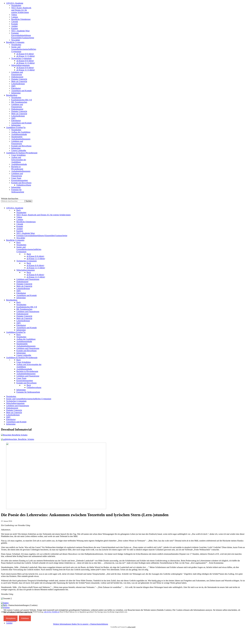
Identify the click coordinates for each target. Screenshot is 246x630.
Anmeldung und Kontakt (16, 422)
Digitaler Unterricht (14, 410)
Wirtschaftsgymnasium (15, 403)
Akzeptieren (11, 618)
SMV (8, 417)
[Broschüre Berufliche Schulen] (14, 435)
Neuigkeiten (11, 396)
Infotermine (11, 424)
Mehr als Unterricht (14, 412)
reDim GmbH (131, 627)
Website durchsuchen (9, 198)
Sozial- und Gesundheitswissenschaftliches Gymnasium (28, 399)
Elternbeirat (11, 419)
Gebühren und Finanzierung (17, 406)
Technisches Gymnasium (16, 401)
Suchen (28, 201)
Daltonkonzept (12, 408)
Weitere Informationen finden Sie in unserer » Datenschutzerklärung (80, 624)
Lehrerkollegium (13, 415)
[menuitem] (14, 3)
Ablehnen (25, 618)
